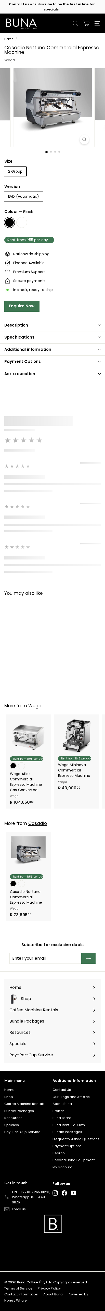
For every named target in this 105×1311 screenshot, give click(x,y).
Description (16, 325)
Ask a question (19, 373)
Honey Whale (15, 1300)
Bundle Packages (19, 1110)
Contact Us (61, 1089)
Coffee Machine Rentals (24, 1103)
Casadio (37, 823)
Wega (9, 60)
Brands (58, 1110)
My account (62, 1167)
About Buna (62, 1103)
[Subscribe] (88, 958)
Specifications (19, 337)
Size (8, 161)
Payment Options (22, 361)
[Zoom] (84, 139)
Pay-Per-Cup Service (22, 1131)
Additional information (27, 349)
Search (58, 1153)
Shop (8, 1096)
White (22, 222)
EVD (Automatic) (23, 196)
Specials (11, 1125)
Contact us (19, 4)
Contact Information (21, 1294)
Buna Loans (62, 1117)
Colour (18, 211)
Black (9, 222)
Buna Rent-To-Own (68, 1125)
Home (9, 39)
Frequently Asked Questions (76, 1139)
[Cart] (86, 23)
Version (12, 186)
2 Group (15, 171)
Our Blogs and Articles (71, 1096)
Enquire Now (22, 306)
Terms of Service (18, 1288)
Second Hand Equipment (73, 1160)
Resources (13, 1117)
